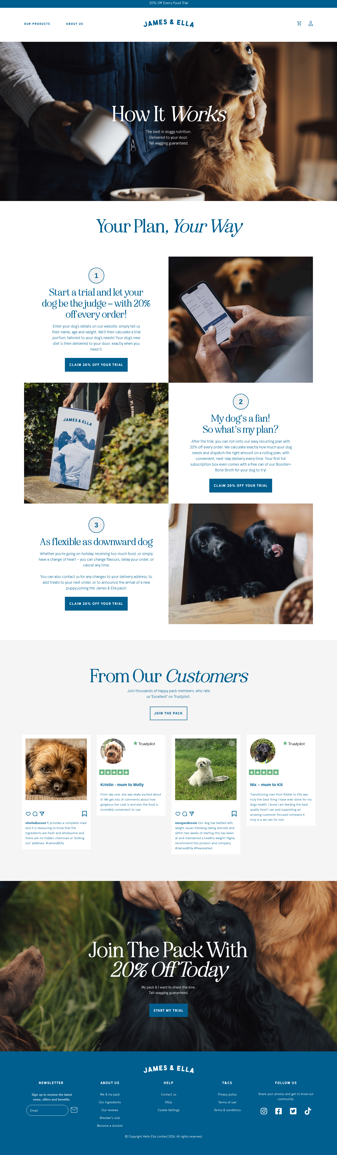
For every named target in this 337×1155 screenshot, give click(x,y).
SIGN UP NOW (213, 622)
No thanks (213, 635)
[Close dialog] (252, 538)
